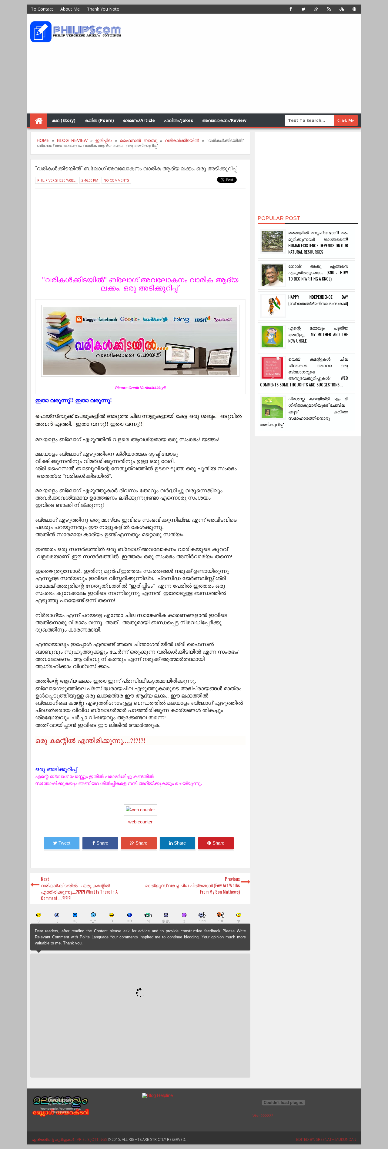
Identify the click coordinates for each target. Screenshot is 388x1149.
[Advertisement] (247, 63)
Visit (263, 1116)
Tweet (64, 843)
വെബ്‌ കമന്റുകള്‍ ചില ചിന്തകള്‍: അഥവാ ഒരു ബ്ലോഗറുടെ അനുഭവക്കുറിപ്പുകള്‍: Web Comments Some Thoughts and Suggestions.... (304, 372)
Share (102, 843)
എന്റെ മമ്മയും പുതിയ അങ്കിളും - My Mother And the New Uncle (318, 334)
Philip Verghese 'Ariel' (56, 180)
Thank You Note (103, 9)
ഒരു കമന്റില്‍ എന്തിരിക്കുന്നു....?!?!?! (90, 740)
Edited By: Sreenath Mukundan (326, 1139)
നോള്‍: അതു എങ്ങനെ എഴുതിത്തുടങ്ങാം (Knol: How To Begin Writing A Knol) (318, 272)
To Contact (42, 9)
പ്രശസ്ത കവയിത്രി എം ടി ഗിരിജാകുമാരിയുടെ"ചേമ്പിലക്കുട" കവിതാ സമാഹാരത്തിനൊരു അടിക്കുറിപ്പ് (304, 411)
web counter (140, 821)
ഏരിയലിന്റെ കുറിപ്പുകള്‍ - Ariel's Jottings (70, 1139)
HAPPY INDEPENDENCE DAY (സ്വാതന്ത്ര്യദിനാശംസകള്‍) (318, 300)
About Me (70, 9)
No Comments (116, 180)
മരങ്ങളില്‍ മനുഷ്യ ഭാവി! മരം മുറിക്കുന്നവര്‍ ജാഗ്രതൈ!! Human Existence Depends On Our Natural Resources (318, 242)
